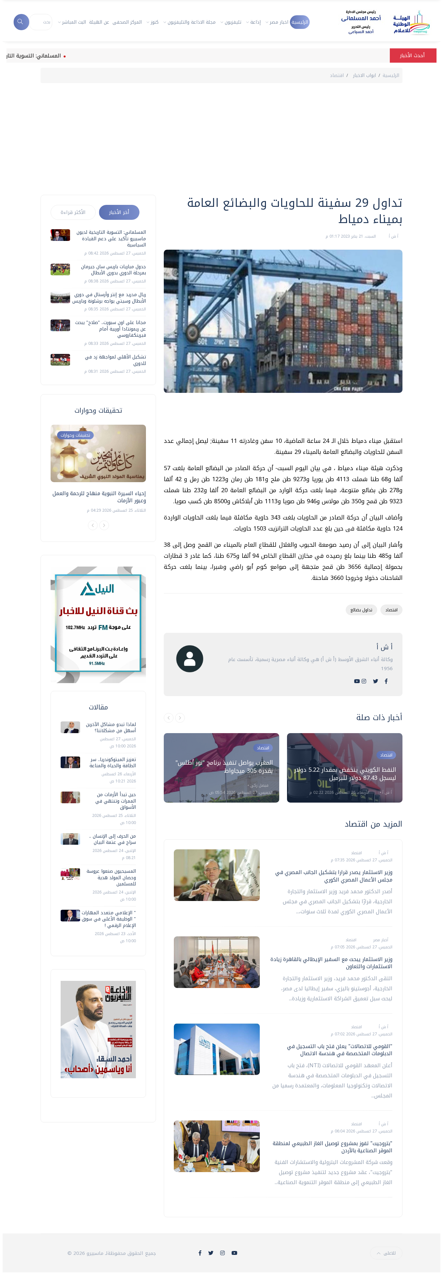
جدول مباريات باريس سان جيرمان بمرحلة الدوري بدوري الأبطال (113, 270)
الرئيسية (300, 22)
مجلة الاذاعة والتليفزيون (192, 22)
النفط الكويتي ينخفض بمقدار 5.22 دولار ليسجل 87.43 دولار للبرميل (345, 773)
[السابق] (169, 718)
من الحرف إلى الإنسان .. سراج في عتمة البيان (112, 839)
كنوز (155, 22)
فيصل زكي (259, 785)
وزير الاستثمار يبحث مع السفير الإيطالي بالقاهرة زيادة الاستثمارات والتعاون (331, 962)
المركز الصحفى (127, 22)
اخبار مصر (279, 22)
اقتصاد (337, 75)
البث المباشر (74, 22)
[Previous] (93, 525)
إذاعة (255, 22)
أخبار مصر (380, 940)
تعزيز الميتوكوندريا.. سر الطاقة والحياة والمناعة (113, 762)
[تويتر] (375, 681)
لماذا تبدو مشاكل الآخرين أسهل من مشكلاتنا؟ (111, 727)
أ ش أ (393, 236)
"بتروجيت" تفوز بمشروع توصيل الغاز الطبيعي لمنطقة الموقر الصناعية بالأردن (332, 1147)
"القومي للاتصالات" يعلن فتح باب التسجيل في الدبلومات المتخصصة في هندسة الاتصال (339, 1049)
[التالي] (180, 718)
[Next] (104, 525)
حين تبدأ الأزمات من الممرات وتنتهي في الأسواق (115, 801)
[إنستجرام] (364, 681)
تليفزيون (233, 22)
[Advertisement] (221, 138)
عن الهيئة (99, 22)
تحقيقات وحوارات (75, 435)
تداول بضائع (361, 610)
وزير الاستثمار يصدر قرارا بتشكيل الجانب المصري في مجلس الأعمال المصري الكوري (333, 875)
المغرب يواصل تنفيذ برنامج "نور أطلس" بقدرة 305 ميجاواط (224, 766)
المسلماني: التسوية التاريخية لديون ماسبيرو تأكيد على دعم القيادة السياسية (111, 238)
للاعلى (390, 1253)
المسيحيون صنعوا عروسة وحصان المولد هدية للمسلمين (111, 877)
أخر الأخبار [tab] (119, 212)
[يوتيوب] (357, 681)
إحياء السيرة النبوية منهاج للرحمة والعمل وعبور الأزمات (99, 497)
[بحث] (21, 22)
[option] (221, 768)
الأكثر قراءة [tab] (73, 212)
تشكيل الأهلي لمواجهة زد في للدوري (115, 360)
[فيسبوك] (386, 681)
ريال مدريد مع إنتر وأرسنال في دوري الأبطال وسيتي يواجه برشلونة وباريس (109, 298)
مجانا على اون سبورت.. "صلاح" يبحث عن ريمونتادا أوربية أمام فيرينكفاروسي (110, 329)
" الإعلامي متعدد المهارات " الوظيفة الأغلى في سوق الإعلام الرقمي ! (109, 919)
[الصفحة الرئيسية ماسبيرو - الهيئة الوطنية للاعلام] (378, 22)
